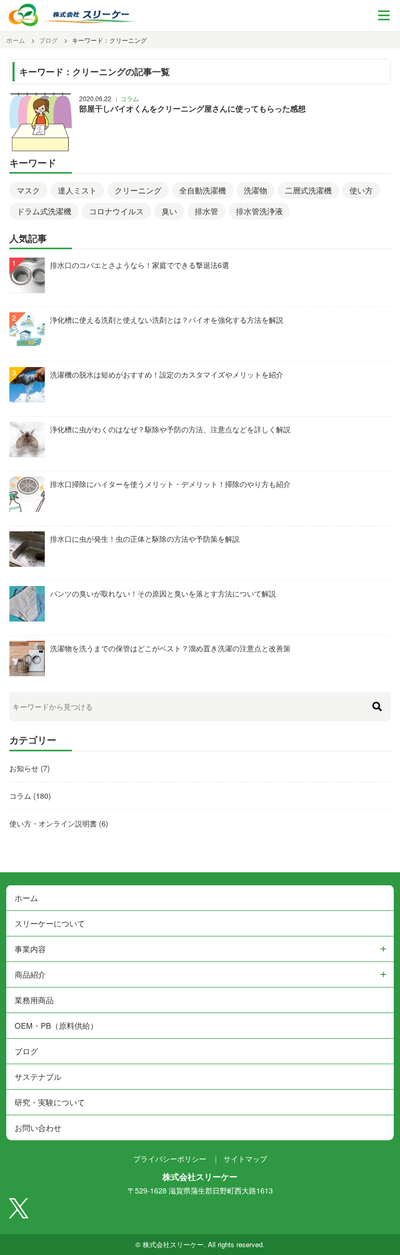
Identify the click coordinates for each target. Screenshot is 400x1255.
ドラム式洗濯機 (44, 210)
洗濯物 (255, 190)
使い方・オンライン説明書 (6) (58, 823)
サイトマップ (245, 1158)
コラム (129, 98)
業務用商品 (34, 999)
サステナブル (38, 1076)
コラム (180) (30, 795)
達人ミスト (77, 190)
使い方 (361, 190)
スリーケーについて (50, 923)
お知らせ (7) (29, 768)
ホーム (26, 897)
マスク (28, 190)
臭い (169, 210)
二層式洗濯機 (308, 190)
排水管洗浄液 (259, 210)
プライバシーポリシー (169, 1158)
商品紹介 (30, 974)
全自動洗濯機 (202, 190)
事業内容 (30, 948)
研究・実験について (50, 1101)
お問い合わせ (38, 1127)
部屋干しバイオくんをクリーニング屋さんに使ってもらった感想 (192, 108)
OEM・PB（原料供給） (56, 1025)
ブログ (26, 1050)
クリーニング (138, 190)
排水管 (206, 210)
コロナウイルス (116, 210)
